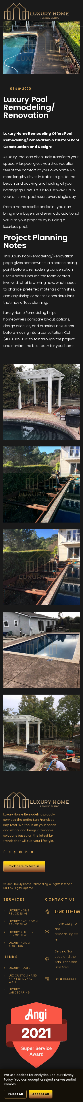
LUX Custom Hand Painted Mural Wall (23, 979)
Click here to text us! (24, 866)
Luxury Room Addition (19, 944)
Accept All (40, 1094)
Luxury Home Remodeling (19, 912)
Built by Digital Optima (18, 888)
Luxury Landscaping (19, 991)
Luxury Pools (20, 967)
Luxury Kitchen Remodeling (21, 934)
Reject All (15, 1094)
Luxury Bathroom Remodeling (23, 923)
